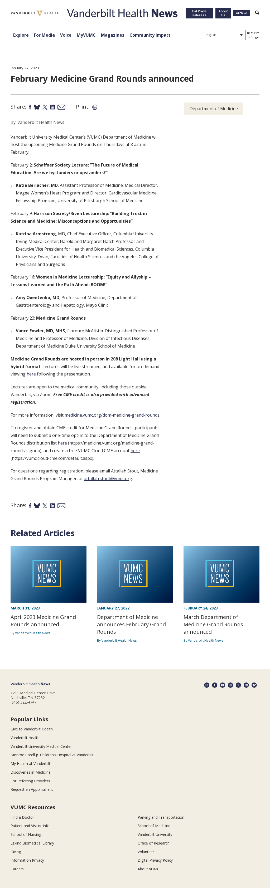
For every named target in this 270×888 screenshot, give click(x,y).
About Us (223, 13)
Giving (16, 851)
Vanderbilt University (155, 834)
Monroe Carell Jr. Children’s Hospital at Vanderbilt (52, 754)
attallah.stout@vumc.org (108, 478)
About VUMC (149, 868)
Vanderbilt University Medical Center (41, 746)
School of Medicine (154, 825)
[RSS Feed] (206, 685)
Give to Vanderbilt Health (32, 728)
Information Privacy (27, 860)
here (31, 374)
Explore (21, 35)
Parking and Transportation (161, 817)
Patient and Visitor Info (30, 825)
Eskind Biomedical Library (32, 843)
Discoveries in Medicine (31, 772)
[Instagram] (230, 685)
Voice (65, 35)
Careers (17, 868)
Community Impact (150, 35)
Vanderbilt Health (25, 737)
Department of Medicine (214, 108)
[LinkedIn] (246, 685)
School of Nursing (26, 834)
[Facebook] (214, 685)
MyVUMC (86, 35)
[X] (238, 685)
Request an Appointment (32, 789)
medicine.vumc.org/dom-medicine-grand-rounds (112, 415)
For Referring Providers (30, 780)
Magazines (112, 35)
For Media (44, 35)
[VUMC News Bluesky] (254, 685)
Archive (241, 13)
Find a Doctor (22, 817)
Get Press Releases (199, 13)
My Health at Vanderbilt (30, 763)
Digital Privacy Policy (155, 860)
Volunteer (146, 851)
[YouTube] (222, 685)
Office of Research (154, 843)
